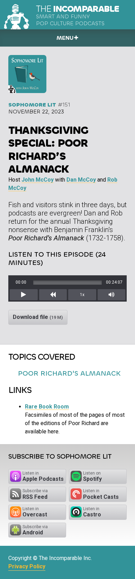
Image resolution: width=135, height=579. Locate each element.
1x (82, 294)
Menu (64, 38)
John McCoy (37, 179)
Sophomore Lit (32, 104)
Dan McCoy (81, 179)
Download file (38, 317)
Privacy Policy (26, 566)
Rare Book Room (47, 406)
